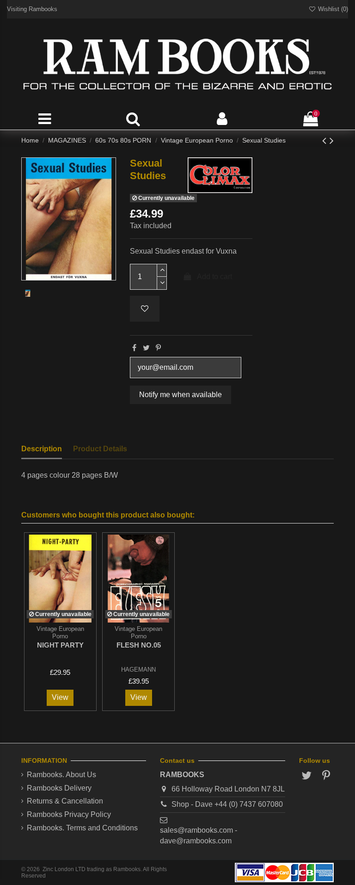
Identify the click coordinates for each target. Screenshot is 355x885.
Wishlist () (332, 9)
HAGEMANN (138, 669)
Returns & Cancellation (65, 801)
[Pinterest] (158, 348)
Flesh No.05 (138, 645)
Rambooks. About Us (61, 775)
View (60, 697)
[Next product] (332, 140)
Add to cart (214, 276)
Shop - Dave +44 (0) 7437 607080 (227, 804)
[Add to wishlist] (144, 309)
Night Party (60, 645)
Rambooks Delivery (59, 788)
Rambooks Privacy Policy (69, 814)
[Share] (134, 348)
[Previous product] (326, 140)
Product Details (100, 449)
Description (41, 449)
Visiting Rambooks (32, 9)
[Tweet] (146, 348)
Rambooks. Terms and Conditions (82, 828)
